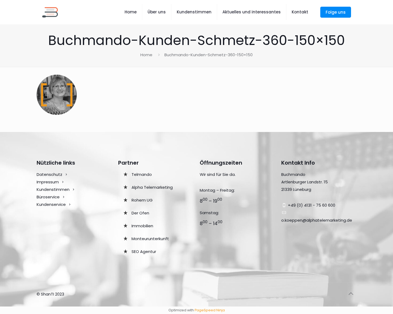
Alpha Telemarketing (152, 187)
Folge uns (336, 12)
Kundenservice (52, 204)
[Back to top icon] (350, 293)
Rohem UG (142, 200)
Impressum (48, 182)
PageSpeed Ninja (210, 310)
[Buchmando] (50, 12)
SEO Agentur (144, 251)
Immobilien (142, 226)
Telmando (142, 174)
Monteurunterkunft (150, 238)
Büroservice (48, 197)
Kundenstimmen (53, 189)
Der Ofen (140, 213)
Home (146, 55)
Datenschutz (49, 174)
